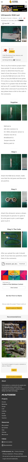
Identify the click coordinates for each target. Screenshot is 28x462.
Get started (5, 427)
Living (3, 413)
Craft (3, 409)
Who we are (5, 434)
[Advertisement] (14, 8)
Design (4, 406)
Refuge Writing (8, 60)
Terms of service (19, 451)
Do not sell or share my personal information (15, 456)
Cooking (4, 411)
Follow (12, 51)
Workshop (4, 404)
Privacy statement (8, 454)
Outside (4, 415)
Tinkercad (18, 60)
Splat (4, 18)
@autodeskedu (8, 445)
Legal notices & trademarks (10, 459)
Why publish (5, 425)
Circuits (9, 18)
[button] (2, 2)
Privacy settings (18, 454)
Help (3, 430)
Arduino (15, 18)
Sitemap (4, 432)
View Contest (14, 287)
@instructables (8, 442)
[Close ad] (26, 6)
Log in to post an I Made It (14, 308)
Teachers (4, 418)
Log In (14, 370)
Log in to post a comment (14, 377)
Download (22, 264)
